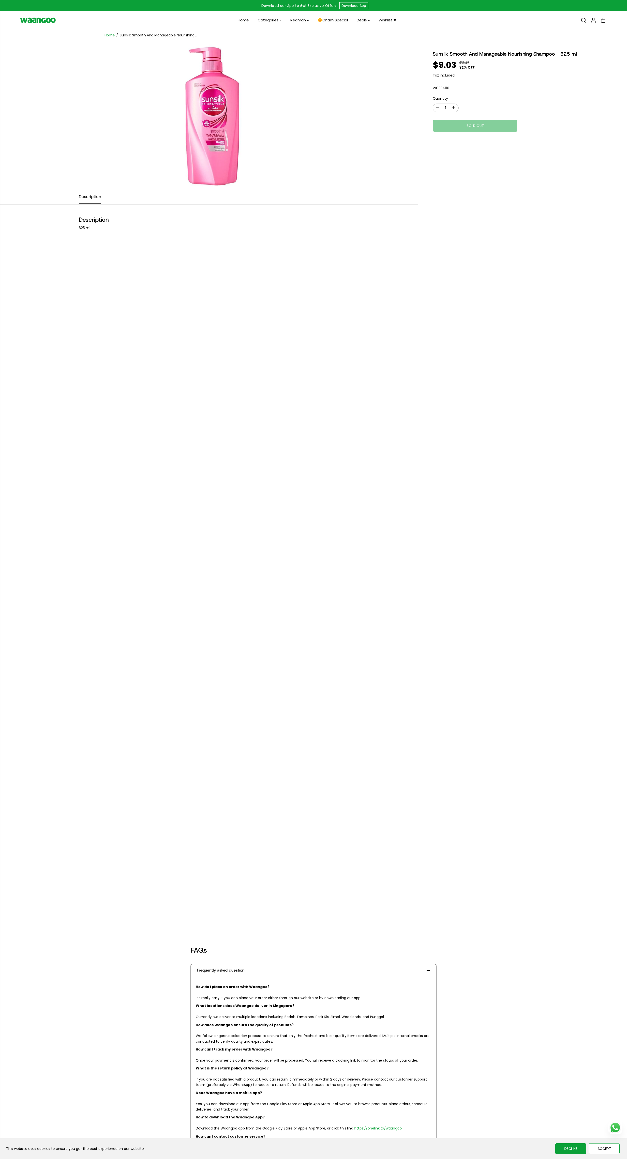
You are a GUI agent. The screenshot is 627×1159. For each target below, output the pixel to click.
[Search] (583, 20)
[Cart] (603, 20)
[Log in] (593, 20)
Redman (298, 20)
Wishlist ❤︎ (388, 20)
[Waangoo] (37, 20)
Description (90, 197)
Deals (362, 20)
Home (243, 20)
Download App (354, 5)
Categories (269, 20)
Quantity (440, 98)
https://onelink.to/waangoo (378, 1128)
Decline (570, 1148)
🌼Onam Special (333, 20)
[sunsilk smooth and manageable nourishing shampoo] (209, 115)
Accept (604, 1148)
